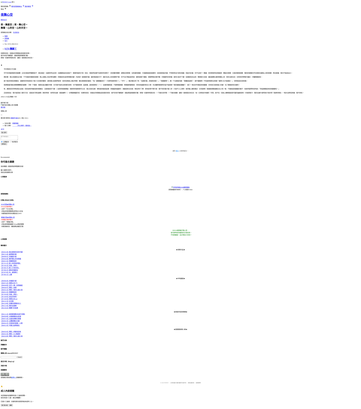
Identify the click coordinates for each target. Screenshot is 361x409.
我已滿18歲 (5, 405)
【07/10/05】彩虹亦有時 (9, 296)
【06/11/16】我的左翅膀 (9, 305)
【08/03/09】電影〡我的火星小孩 (12, 336)
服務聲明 (198, 382)
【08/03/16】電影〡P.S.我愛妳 (10, 334)
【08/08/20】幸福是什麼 (9, 281)
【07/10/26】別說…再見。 (9, 294)
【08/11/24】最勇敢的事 (9, 254)
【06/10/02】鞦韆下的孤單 (9, 308)
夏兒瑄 (3, 107)
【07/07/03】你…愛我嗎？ (9, 272)
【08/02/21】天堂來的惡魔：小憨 (12, 323)
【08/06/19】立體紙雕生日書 (10, 321)
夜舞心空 (7, 14)
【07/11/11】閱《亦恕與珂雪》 (11, 263)
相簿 (6, 36)
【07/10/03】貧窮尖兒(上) (9, 299)
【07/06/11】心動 (6, 274)
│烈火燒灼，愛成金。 (21, 125)
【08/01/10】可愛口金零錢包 (10, 325)
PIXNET (166, 382)
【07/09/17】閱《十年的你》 (10, 268)
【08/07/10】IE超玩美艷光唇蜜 (11, 318)
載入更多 (4, 132)
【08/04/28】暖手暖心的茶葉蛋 (11, 259)
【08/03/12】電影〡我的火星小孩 (12, 290)
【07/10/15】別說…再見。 (9, 265)
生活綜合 (16, 32)
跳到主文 (4, 20)
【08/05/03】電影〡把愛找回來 (11, 331)
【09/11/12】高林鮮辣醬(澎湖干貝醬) (13, 314)
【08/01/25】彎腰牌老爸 (9, 292)
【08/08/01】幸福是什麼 (9, 256)
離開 (11, 405)
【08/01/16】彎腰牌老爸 (9, 261)
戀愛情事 (15, 123)
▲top (2, 129)
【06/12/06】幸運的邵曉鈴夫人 (11, 303)
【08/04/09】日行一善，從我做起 (12, 285)
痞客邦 (13, 118)
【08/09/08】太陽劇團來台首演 (11, 316)
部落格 (7, 38)
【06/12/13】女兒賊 (7, 301)
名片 (6, 41)
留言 (16, 118)
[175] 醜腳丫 (11, 48)
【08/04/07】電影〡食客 (9, 287)
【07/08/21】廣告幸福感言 (9, 270)
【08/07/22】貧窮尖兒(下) (9, 283)
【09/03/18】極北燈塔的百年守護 (12, 252)
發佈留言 (4, 144)
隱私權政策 (191, 382)
